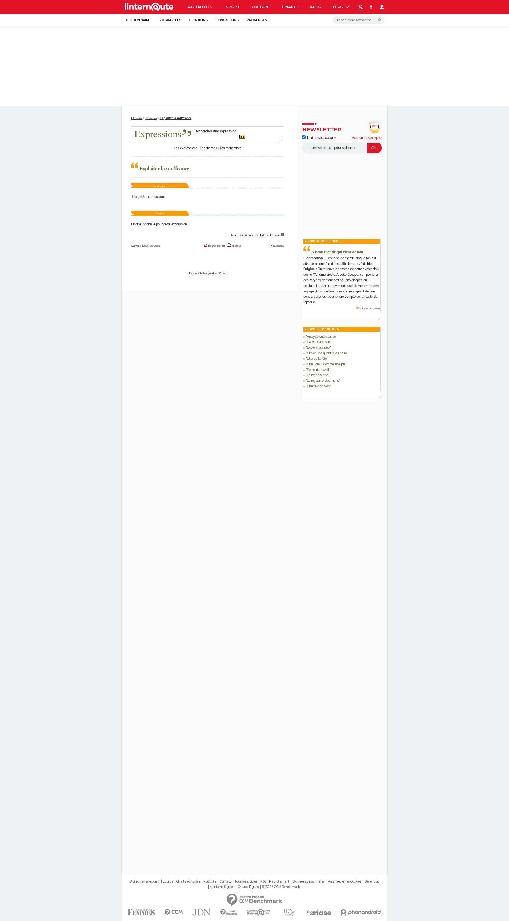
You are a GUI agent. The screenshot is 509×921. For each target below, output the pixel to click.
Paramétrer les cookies (344, 881)
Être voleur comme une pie (326, 364)
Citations (198, 20)
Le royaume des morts (323, 381)
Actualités (200, 7)
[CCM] (173, 912)
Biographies (169, 20)
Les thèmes (208, 148)
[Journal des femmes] (141, 912)
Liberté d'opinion (318, 386)
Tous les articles (245, 881)
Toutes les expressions (369, 307)
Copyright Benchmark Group (145, 245)
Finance (290, 7)
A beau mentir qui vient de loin (337, 252)
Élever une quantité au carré (327, 353)
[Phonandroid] (361, 912)
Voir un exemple (367, 137)
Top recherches (231, 148)
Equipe (168, 881)
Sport (232, 7)
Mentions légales (222, 887)
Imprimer (236, 245)
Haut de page (277, 245)
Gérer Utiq (372, 881)
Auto (315, 7)
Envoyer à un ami (216, 245)
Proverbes (257, 20)
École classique (318, 347)
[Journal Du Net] (202, 912)
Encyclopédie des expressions (203, 273)
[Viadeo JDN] (288, 912)
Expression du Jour (322, 241)
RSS (263, 881)
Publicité (209, 881)
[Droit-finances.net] (229, 912)
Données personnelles (308, 881)
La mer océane (317, 375)
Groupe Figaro (248, 887)
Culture (260, 7)
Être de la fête (317, 359)
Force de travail (318, 370)
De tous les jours (319, 342)
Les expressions (186, 148)
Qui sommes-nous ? (144, 881)
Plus (338, 7)
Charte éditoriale (188, 881)
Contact (222, 273)
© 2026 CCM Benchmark (281, 887)
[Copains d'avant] (258, 912)
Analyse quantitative (321, 337)
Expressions (227, 20)
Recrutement (279, 881)
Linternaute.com (321, 137)
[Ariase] (319, 912)
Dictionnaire (138, 20)
